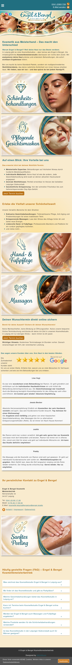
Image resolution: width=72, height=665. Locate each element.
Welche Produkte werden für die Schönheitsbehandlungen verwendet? (29, 623)
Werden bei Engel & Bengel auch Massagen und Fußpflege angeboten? (29, 614)
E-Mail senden (59, 7)
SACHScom (41, 655)
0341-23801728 (59, 4)
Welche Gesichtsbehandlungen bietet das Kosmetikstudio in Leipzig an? (30, 597)
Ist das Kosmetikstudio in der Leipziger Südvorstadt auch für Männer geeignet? (30, 631)
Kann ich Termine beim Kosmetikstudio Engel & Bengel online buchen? (30, 606)
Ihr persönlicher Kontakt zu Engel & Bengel (29, 480)
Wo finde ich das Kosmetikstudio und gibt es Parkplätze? (28, 590)
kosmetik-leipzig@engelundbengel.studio (26, 505)
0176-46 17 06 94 (15, 503)
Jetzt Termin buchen (13, 193)
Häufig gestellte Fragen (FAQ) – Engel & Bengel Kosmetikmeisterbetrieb (32, 571)
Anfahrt (9, 509)
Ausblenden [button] (63, 661)
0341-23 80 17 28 (13, 500)
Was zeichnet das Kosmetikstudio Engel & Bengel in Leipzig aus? (32, 582)
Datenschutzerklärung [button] (11, 662)
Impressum (18, 509)
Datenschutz (30, 509)
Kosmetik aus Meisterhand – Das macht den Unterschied (30, 43)
